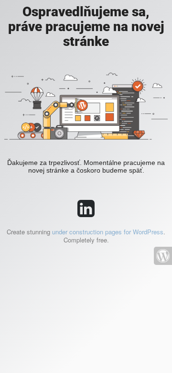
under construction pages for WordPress (107, 231)
